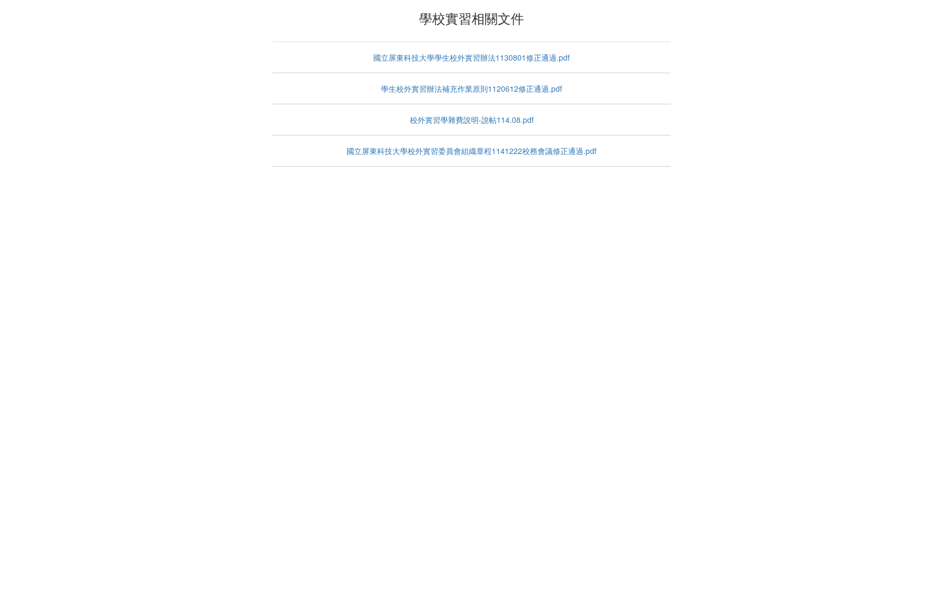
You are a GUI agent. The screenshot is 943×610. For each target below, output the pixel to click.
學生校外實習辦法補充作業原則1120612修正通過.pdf (471, 88)
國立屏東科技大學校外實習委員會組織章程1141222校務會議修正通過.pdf (471, 150)
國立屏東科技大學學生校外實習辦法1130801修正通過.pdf (471, 57)
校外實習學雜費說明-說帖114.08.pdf (472, 119)
